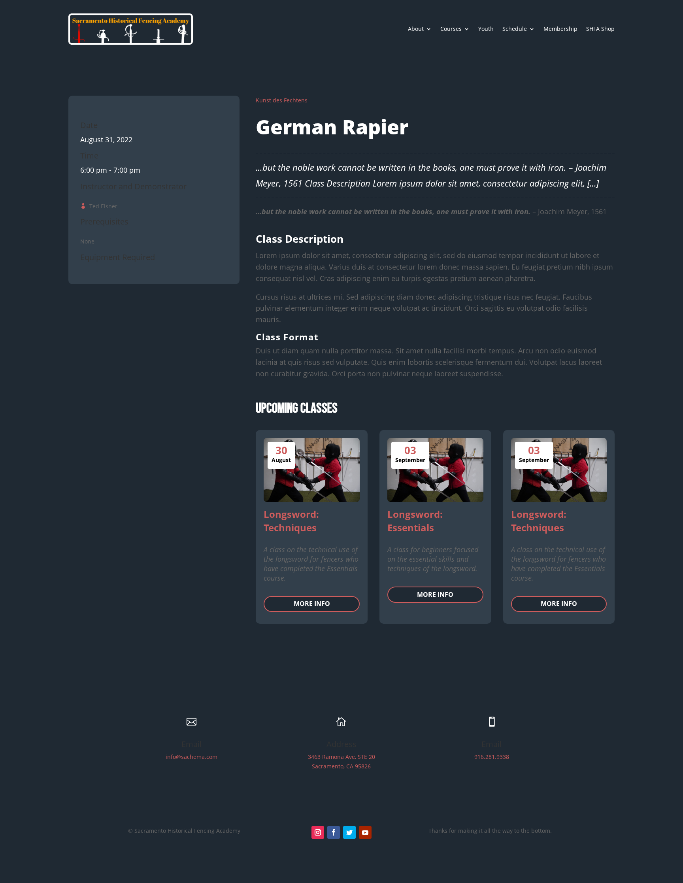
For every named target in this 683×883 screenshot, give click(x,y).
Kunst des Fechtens (282, 100)
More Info (312, 603)
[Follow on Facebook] (333, 832)
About (416, 28)
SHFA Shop (600, 28)
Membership (560, 28)
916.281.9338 (491, 756)
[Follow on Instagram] (317, 832)
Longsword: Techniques (291, 521)
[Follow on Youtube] (365, 832)
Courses (451, 28)
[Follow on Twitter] (349, 832)
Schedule (514, 28)
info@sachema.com (191, 756)
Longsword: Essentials (415, 521)
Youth (486, 28)
